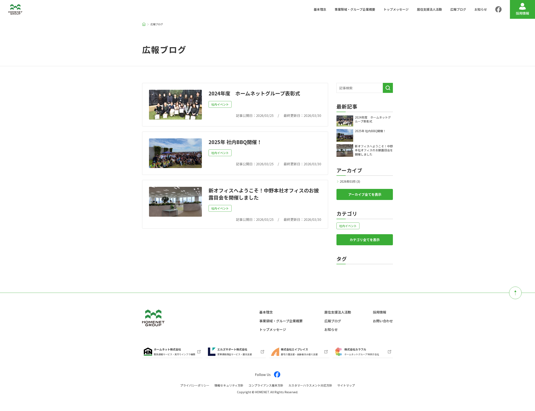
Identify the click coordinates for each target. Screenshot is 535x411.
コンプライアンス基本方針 (265, 385)
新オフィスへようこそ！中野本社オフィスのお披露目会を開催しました (264, 194)
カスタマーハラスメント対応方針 (310, 385)
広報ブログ (332, 320)
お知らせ (331, 329)
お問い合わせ (383, 320)
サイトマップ (346, 385)
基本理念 (266, 312)
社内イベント (220, 104)
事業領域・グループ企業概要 (281, 320)
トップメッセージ (272, 329)
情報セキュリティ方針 (228, 385)
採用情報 (379, 312)
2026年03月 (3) (350, 181)
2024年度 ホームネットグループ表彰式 (254, 93)
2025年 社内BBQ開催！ (235, 141)
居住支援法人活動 (337, 312)
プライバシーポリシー (194, 385)
